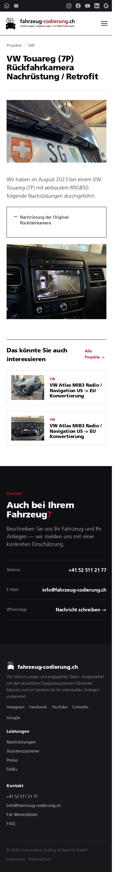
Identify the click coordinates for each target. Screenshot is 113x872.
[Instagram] (68, 5)
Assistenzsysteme (23, 751)
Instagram (15, 706)
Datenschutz (40, 859)
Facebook (38, 706)
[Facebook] (78, 5)
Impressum (16, 859)
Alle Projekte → (95, 354)
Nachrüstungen (21, 742)
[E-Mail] (16, 5)
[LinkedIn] (96, 5)
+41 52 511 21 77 (22, 796)
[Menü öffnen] (104, 23)
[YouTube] (87, 5)
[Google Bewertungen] (106, 5)
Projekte (14, 45)
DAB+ (12, 769)
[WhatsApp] (6, 5)
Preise (12, 760)
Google (13, 717)
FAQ (11, 823)
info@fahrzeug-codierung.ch (34, 805)
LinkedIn (80, 706)
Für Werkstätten (22, 814)
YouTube (59, 706)
